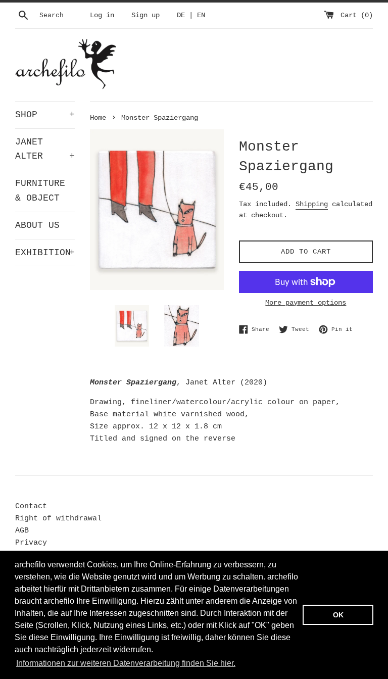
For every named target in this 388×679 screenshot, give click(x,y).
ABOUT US (37, 225)
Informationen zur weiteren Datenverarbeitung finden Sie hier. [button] (125, 663)
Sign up (145, 15)
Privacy (31, 543)
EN (201, 15)
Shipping (312, 204)
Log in (102, 15)
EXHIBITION (45, 253)
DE (181, 15)
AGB (22, 530)
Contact (31, 506)
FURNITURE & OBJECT (40, 190)
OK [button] (338, 615)
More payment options (305, 303)
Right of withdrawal (58, 518)
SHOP (45, 115)
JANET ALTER (45, 149)
